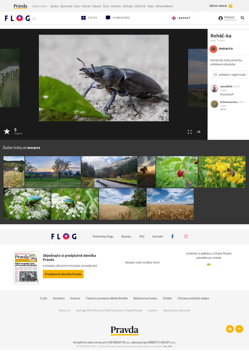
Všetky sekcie (218, 6)
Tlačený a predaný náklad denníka (107, 298)
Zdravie (96, 6)
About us (64, 310)
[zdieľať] (199, 132)
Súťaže (167, 298)
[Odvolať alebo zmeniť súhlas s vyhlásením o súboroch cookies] (230, 329)
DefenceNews (164, 6)
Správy (54, 6)
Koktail (86, 6)
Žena (106, 6)
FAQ (141, 236)
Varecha (116, 6)
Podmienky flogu (103, 236)
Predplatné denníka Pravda (63, 274)
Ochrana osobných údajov (193, 298)
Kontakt (158, 236)
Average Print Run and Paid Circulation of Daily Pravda (109, 310)
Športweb (66, 6)
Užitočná (140, 6)
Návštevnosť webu (145, 298)
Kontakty (59, 298)
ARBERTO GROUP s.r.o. (161, 342)
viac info (167, 346)
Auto (77, 6)
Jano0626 (226, 86)
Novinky (126, 236)
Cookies (153, 310)
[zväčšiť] (190, 132)
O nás (43, 298)
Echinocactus (228, 102)
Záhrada (127, 6)
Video (150, 6)
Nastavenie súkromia (176, 310)
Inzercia (75, 298)
